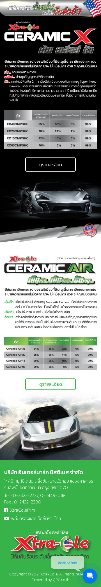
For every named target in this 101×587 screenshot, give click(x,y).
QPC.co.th (61, 580)
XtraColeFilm (22, 510)
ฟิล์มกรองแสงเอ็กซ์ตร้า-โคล (36, 518)
